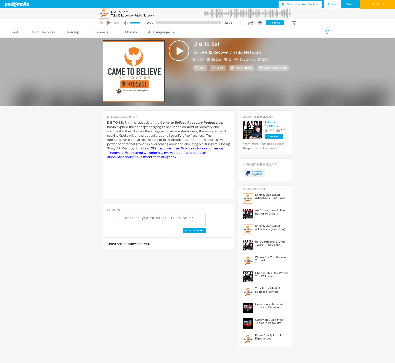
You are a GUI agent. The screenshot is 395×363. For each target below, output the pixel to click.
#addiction (151, 157)
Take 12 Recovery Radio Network (132, 15)
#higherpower (161, 148)
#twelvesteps (171, 152)
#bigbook (168, 157)
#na (183, 148)
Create (350, 4)
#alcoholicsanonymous (205, 148)
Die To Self (119, 12)
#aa (176, 148)
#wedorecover (194, 152)
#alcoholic (152, 152)
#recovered (133, 152)
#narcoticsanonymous (124, 157)
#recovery (115, 152)
